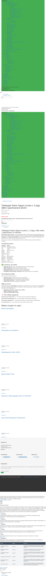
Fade (10, 19)
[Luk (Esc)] (4, 570)
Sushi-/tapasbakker (14, 17)
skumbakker (13, 14)
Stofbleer (8, 68)
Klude (7, 72)
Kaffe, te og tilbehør (10, 46)
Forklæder (8, 71)
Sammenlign (6, 94)
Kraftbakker (13, 10)
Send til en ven (6, 225)
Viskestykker (8, 66)
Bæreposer (11, 59)
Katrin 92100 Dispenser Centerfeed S (13, 418)
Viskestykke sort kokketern (9, 330)
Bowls (12, 7)
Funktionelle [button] (2, 512)
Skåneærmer (8, 70)
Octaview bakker (14, 12)
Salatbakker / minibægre (15, 13)
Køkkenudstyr (8, 40)
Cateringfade (13, 21)
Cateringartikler (9, 45)
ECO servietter (11, 27)
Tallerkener (11, 38)
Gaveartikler (6, 74)
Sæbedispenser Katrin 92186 (10, 352)
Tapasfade (13, 20)
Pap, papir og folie (9, 48)
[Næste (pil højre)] (1, 571)
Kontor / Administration (8, 78)
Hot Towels (11, 29)
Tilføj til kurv (4, 223)
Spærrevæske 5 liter (7, 374)
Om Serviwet (6, 81)
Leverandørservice (22, 457)
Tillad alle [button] (9, 500)
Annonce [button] (1, 528)
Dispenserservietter (12, 26)
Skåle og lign (11, 37)
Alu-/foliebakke (14, 5)
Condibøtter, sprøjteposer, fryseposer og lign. (17, 42)
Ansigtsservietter (12, 24)
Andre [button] (1, 533)
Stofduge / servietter (10, 69)
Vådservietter (11, 31)
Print (2, 225)
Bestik (10, 33)
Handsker (10, 43)
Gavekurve (8, 55)
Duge (10, 36)
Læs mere (3, 393)
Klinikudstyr (6, 75)
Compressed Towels (12, 25)
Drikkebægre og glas (12, 35)
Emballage (6, 53)
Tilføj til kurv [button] (3, 327)
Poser (7, 58)
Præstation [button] (2, 517)
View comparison (4, 575)
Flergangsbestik (9, 39)
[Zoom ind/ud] (0, 570)
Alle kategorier (4, 80)
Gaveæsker (8, 56)
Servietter (8, 23)
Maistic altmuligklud (7, 308)
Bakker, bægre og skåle (13, 4)
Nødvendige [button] (2, 537)
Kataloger (5, 84)
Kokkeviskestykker (9, 65)
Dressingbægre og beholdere (16, 8)
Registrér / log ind (7, 95)
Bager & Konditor (7, 50)
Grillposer (10, 61)
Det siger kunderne (7, 457)
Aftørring (10, 44)
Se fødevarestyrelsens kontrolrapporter (31, 477)
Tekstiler (5, 64)
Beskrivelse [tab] (6, 227)
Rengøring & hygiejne (8, 76)
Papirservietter (11, 30)
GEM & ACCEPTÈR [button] (3, 567)
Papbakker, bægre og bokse (16, 16)
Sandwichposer (11, 62)
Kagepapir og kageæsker (11, 51)
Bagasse (12, 6)
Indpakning (8, 57)
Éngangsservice (9, 32)
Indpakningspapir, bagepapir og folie (15, 49)
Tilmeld (2, 472)
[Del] (2, 570)
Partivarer (6, 77)
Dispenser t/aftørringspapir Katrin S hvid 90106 (16, 396)
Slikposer (10, 63)
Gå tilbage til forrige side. (7, 201)
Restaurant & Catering (8, 1)
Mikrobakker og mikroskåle (16, 11)
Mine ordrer (36, 457)
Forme (7, 52)
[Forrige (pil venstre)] (0, 571)
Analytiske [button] (2, 523)
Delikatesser (11, 18)
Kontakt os (6, 82)
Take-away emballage (10, 3)
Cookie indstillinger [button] (3, 500)
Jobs (4, 457)
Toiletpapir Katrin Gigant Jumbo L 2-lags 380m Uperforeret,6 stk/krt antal (16, 218)
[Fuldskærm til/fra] (1, 570)
